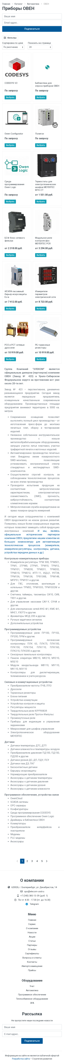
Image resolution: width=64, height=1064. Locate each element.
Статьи (32, 941)
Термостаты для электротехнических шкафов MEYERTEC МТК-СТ (45, 185)
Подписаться (32, 28)
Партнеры (32, 945)
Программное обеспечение (32, 994)
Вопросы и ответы (32, 957)
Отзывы (32, 949)
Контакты (32, 962)
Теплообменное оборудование (32, 998)
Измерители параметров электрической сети (45, 294)
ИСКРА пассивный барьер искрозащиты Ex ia (16, 294)
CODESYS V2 (11, 83)
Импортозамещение (32, 966)
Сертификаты (32, 953)
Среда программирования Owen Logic (14, 184)
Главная (6, 4)
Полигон (39, 133)
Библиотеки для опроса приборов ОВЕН (47, 84)
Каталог (19, 4)
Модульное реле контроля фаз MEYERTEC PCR (43, 241)
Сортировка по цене (12, 43)
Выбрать (10, 97)
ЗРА (32, 1003)
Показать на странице (39, 43)
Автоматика (33, 4)
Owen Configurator (14, 133)
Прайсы (32, 970)
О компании (32, 928)
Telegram (34, 904)
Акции (32, 936)
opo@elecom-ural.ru (34, 891)
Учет (32, 986)
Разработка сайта (21, 1059)
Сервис (32, 924)
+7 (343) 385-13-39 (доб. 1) (34, 895)
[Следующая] (47, 861)
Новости (32, 932)
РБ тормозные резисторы (42, 346)
